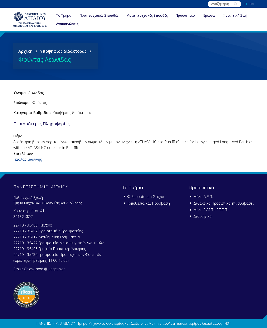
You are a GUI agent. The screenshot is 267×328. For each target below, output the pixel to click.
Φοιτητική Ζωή (235, 15)
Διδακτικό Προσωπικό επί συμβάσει (223, 203)
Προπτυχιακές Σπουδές (98, 15)
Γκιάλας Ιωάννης (27, 159)
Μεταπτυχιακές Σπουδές (147, 15)
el (246, 4)
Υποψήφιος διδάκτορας (63, 51)
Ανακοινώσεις (67, 23)
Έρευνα (209, 15)
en (252, 4)
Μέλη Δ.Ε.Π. (203, 196)
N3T (227, 323)
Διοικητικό (202, 216)
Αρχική (25, 51)
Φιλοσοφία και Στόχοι (145, 196)
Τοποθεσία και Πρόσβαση (148, 203)
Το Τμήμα (64, 15)
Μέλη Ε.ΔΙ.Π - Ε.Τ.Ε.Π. (210, 209)
